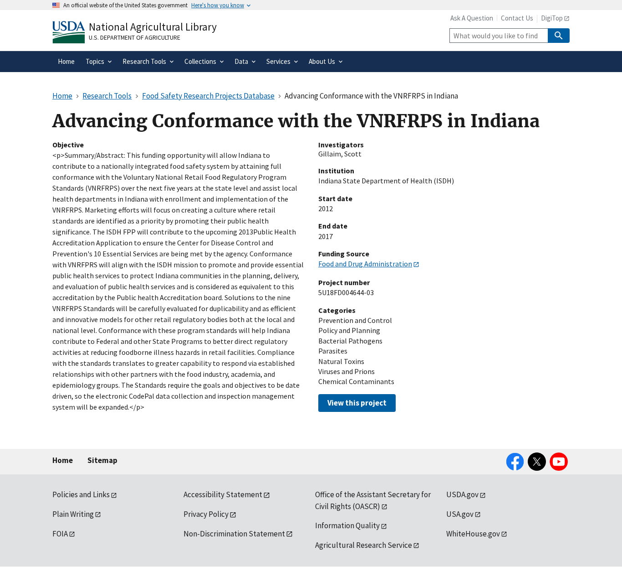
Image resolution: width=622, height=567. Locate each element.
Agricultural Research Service (363, 545)
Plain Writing (73, 514)
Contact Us (517, 18)
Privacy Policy (206, 514)
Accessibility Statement (223, 494)
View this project (357, 403)
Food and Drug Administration (365, 263)
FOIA (60, 534)
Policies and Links (81, 494)
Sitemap (102, 460)
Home (62, 460)
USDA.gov (462, 494)
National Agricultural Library (153, 26)
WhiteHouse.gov (473, 534)
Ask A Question (471, 18)
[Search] (559, 35)
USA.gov (460, 514)
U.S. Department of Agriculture (134, 37)
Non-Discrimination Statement (234, 534)
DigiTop (552, 18)
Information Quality (347, 525)
